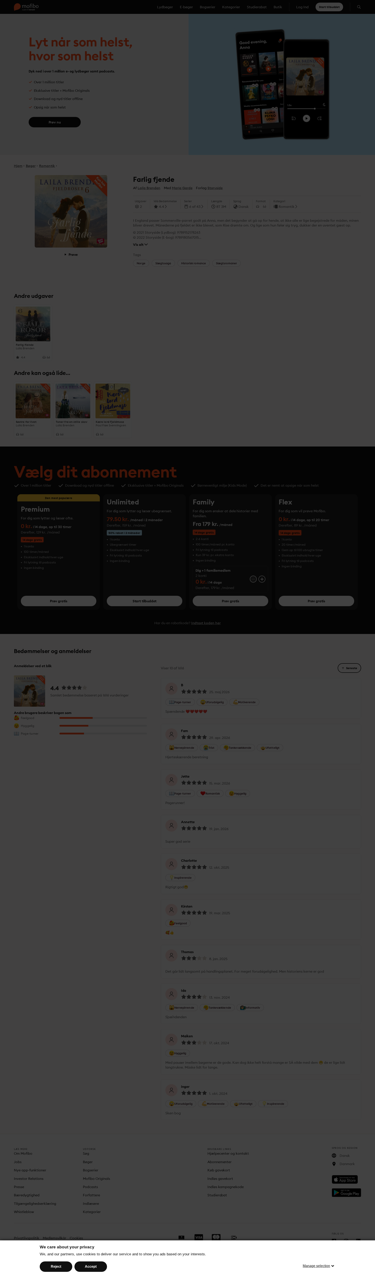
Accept (91, 1266)
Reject (56, 1266)
